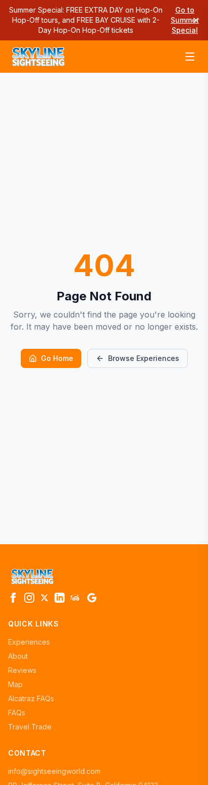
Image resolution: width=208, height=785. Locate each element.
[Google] (92, 598)
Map (15, 684)
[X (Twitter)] (44, 598)
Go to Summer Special (185, 20)
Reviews (22, 670)
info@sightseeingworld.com (54, 771)
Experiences (29, 642)
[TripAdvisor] (76, 598)
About (18, 656)
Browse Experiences (143, 358)
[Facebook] (13, 598)
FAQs (16, 712)
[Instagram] (29, 598)
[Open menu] (190, 56)
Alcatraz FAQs (31, 698)
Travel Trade (29, 726)
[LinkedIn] (60, 598)
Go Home (57, 358)
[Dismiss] (196, 20)
